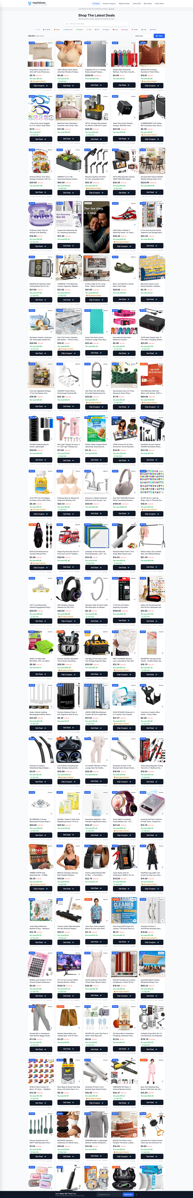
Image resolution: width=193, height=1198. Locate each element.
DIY (98, 29)
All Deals (96, 3)
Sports (107, 29)
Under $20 (137, 3)
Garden (80, 29)
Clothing (47, 29)
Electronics (68, 29)
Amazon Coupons (109, 3)
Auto (145, 29)
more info (111, 9)
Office (154, 29)
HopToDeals (39, 2)
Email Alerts (159, 3)
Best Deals (148, 3)
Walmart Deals (124, 3)
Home (58, 29)
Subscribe (128, 1194)
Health (136, 29)
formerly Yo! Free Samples (39, 5)
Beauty (126, 29)
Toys (116, 29)
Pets (90, 29)
